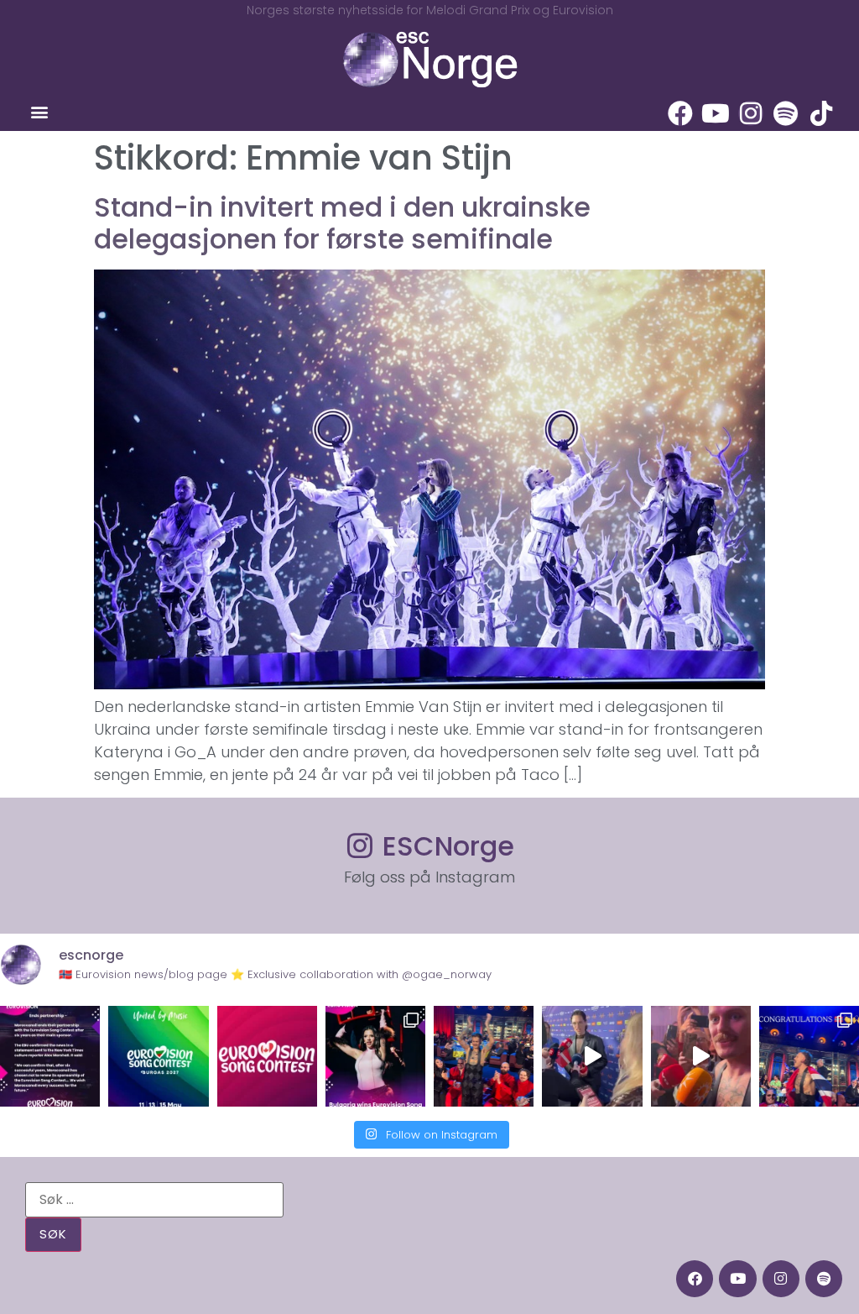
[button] (39, 112)
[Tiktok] (821, 113)
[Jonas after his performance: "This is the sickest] (484, 1056)
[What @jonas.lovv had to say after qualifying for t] (701, 1056)
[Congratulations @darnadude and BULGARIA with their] (375, 1056)
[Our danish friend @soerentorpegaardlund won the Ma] (592, 1056)
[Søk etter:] (154, 1199)
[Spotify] (786, 113)
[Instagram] (750, 113)
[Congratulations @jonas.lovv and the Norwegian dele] (809, 1056)
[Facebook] (680, 113)
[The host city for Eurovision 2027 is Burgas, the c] (158, 1056)
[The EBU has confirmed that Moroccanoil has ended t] (50, 1056)
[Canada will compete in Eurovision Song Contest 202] (267, 1056)
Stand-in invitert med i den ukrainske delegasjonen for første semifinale (342, 223)
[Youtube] (715, 113)
